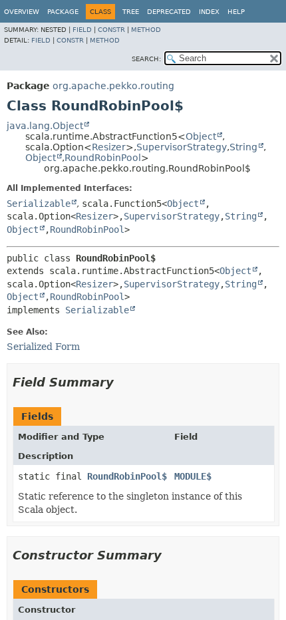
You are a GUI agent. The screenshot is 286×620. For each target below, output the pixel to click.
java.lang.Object (45, 125)
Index (209, 11)
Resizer (109, 147)
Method (146, 29)
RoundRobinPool (103, 157)
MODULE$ (193, 476)
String (243, 147)
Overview (21, 11)
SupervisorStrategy (181, 147)
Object (201, 136)
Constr (111, 29)
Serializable (39, 203)
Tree (130, 11)
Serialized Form (43, 346)
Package (62, 11)
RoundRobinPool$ (127, 476)
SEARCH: (146, 59)
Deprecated (169, 11)
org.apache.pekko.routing (113, 85)
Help (236, 11)
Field (82, 29)
